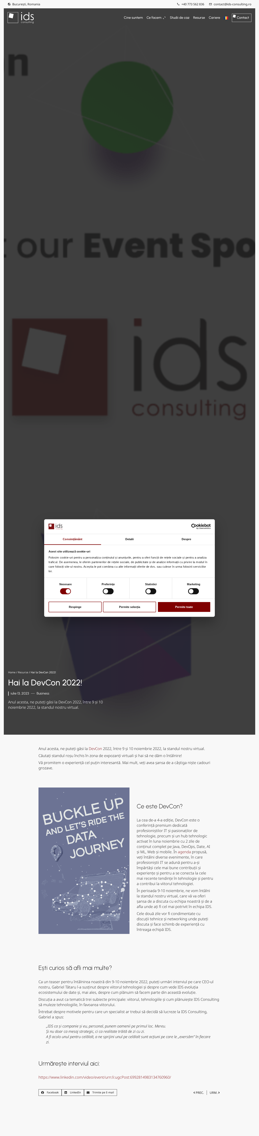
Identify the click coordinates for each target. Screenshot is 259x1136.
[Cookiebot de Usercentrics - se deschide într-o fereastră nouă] (194, 526)
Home (12, 672)
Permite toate (184, 606)
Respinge (75, 606)
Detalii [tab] (129, 539)
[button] (50, 1092)
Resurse (23, 672)
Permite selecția (129, 606)
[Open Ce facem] (164, 18)
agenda (184, 851)
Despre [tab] (186, 539)
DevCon (95, 748)
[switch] (108, 591)
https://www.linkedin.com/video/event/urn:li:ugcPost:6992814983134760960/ (104, 1077)
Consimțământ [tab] (72, 539)
